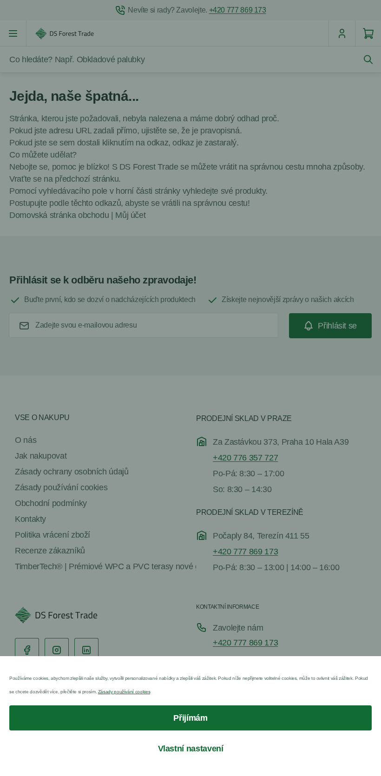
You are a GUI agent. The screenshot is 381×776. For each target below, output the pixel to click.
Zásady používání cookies (124, 691)
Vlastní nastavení (190, 748)
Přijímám (190, 718)
